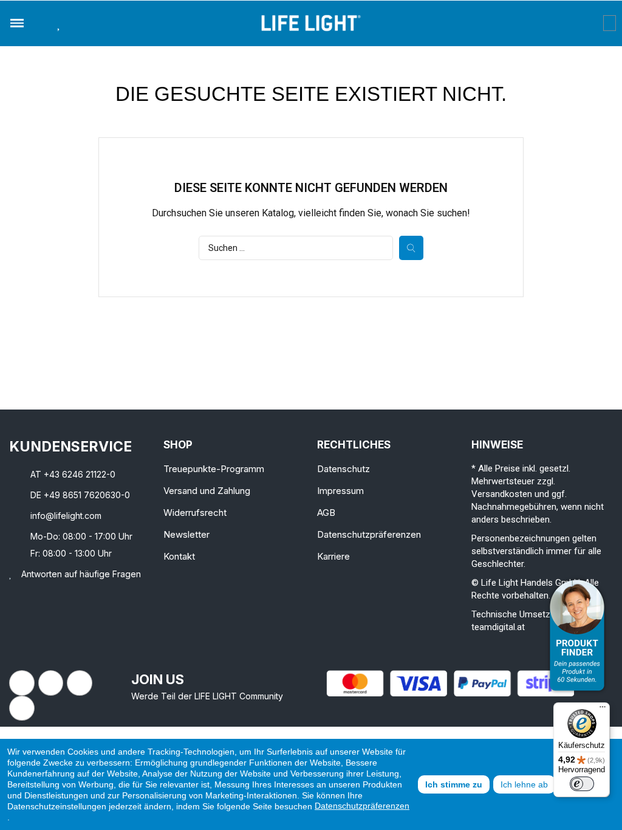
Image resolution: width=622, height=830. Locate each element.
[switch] (582, 784)
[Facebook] (22, 683)
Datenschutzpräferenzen (362, 806)
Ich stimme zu (453, 784)
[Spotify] (22, 708)
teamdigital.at (498, 627)
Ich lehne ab (524, 784)
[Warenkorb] (609, 23)
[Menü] (602, 709)
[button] (40, 23)
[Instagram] (51, 683)
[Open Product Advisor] (577, 635)
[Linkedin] (79, 683)
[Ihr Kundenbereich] (594, 23)
